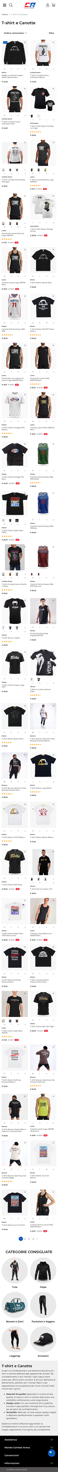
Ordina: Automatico (14, 33)
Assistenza (11, 1439)
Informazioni (12, 1463)
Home (5, 14)
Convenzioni (12, 1455)
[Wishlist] (25, 41)
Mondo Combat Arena (17, 1447)
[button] (52, 1453)
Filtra (51, 33)
